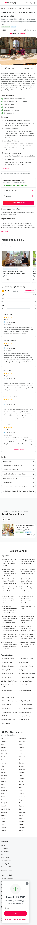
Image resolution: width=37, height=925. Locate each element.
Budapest (4, 750)
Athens (3, 741)
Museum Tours (25, 716)
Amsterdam (22, 738)
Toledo (3, 818)
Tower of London (8, 658)
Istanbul (3, 772)
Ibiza (2, 769)
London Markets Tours (10, 701)
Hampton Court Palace (28, 677)
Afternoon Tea (25, 719)
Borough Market (26, 690)
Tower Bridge (7, 677)
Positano (4, 800)
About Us (4, 845)
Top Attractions (6, 860)
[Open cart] (34, 2)
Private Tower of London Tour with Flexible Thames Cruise (28, 628)
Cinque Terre (5, 754)
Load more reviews (18, 449)
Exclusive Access (26, 712)
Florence (21, 760)
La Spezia (4, 775)
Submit (15, 913)
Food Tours (6, 708)
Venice (21, 824)
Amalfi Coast (5, 738)
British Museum (8, 673)
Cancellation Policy (7, 875)
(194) (6, 30)
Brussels (21, 747)
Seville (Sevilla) (5, 809)
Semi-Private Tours (26, 704)
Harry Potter (7, 670)
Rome (20, 803)
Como (21, 754)
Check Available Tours (18, 202)
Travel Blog (4, 848)
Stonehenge (24, 662)
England (21, 8)
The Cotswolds (7, 690)
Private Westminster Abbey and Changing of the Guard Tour (10, 636)
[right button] (33, 51)
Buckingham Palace (27, 658)
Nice (20, 787)
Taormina (22, 815)
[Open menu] (2, 2)
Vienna (3, 830)
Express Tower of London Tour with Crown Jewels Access (9, 581)
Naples (3, 787)
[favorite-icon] (26, 254)
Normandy (4, 790)
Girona (3, 766)
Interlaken (22, 769)
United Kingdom (12, 8)
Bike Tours (6, 716)
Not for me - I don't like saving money (15, 919)
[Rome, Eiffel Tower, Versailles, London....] (27, 2)
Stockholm (22, 812)
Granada (21, 766)
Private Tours (7, 704)
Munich (21, 784)
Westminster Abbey (27, 666)
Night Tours (6, 723)
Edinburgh (22, 757)
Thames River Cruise (27, 708)
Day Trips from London (10, 712)
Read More (4, 231)
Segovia (21, 806)
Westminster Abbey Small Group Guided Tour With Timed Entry (28, 636)
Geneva (21, 763)
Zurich (21, 830)
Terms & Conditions (7, 878)
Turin (20, 818)
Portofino (22, 797)
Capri (20, 750)
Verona (3, 827)
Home (3, 8)
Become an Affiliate (7, 867)
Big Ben (23, 670)
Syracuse (4, 815)
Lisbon (21, 775)
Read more (6, 168)
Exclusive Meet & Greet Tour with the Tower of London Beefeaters (28, 561)
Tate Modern (25, 685)
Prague (21, 800)
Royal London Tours (9, 719)
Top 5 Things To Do (26, 701)
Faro (2, 760)
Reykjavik (4, 803)
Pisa (2, 793)
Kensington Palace (26, 681)
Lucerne (21, 778)
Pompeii (21, 793)
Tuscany (3, 821)
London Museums (8, 666)
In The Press (5, 851)
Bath (2, 744)
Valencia (21, 821)
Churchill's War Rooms (10, 681)
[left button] (3, 51)
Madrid (3, 781)
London (28, 8)
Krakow (21, 772)
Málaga (21, 781)
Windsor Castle (8, 662)
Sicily (20, 809)
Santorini (4, 806)
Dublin (3, 757)
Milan (3, 784)
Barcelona (22, 741)
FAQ (2, 854)
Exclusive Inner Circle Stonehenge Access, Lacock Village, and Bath (10, 628)
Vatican (3, 824)
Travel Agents (5, 864)
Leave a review (29, 290)
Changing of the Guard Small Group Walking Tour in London (28, 644)
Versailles (22, 827)
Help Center (5, 857)
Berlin (21, 744)
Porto (3, 797)
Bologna (3, 747)
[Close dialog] (27, 883)
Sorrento (4, 812)
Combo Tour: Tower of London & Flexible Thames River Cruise (27, 581)
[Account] (31, 2)
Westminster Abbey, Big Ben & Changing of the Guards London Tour (28, 571)
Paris (20, 790)
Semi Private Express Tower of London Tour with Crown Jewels (27, 589)
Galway (3, 763)
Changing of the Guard (28, 673)
